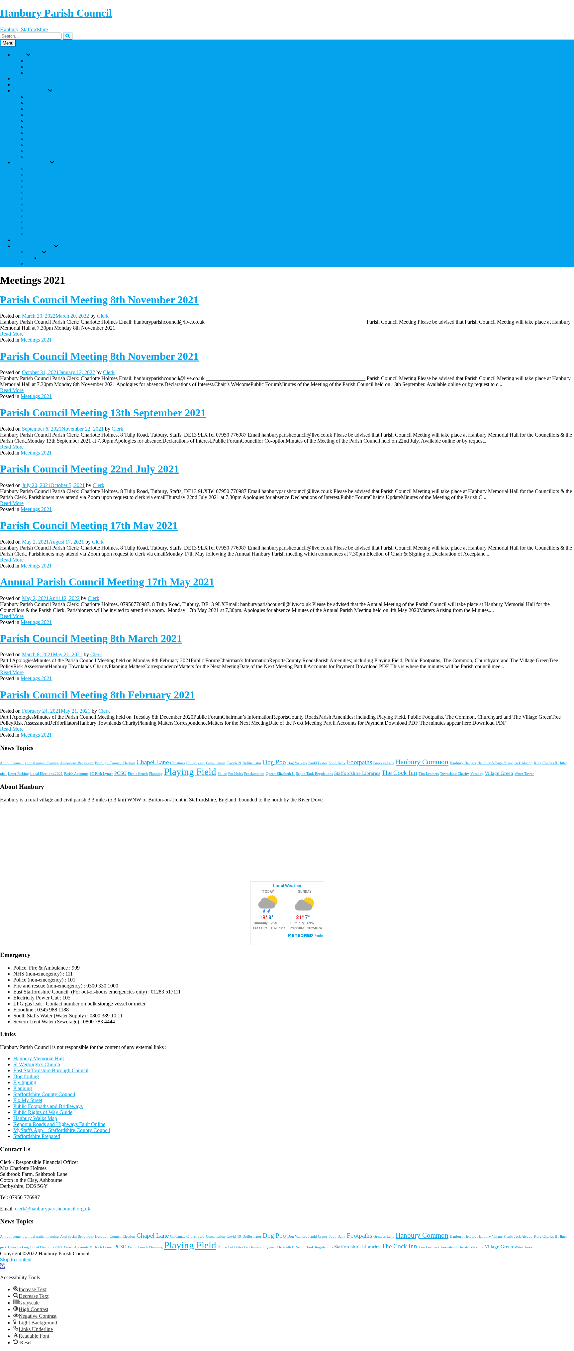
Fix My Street (27, 1100)
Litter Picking (18, 774)
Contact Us (38, 60)
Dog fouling (26, 1076)
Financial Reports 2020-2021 (57, 198)
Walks (33, 264)
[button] (2, 1266)
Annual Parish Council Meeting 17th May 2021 (107, 582)
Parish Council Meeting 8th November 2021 (99, 300)
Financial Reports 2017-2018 (57, 216)
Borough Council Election (115, 763)
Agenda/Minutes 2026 (50, 96)
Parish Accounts (76, 774)
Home (19, 54)
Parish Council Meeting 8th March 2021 (91, 638)
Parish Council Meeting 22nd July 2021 (89, 469)
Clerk (103, 316)
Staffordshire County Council (44, 1094)
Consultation (215, 763)
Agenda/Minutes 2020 (50, 132)
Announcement (12, 763)
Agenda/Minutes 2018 (50, 144)
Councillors (25, 78)
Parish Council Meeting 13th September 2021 (103, 413)
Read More (12, 334)
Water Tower (524, 774)
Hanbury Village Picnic (495, 763)
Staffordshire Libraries (357, 773)
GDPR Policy (41, 72)
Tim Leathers (429, 774)
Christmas (177, 763)
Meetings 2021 (36, 340)
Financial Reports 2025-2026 (57, 168)
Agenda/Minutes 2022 (50, 120)
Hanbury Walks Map (35, 1118)
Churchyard (195, 763)
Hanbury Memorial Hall (38, 1058)
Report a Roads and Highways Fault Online (59, 1124)
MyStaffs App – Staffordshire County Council (61, 1130)
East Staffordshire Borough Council (50, 1070)
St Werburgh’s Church (63, 258)
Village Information (33, 246)
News (19, 240)
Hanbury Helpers (463, 763)
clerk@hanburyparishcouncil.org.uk (52, 1208)
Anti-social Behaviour (77, 763)
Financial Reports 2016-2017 (57, 222)
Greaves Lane (383, 763)
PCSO (120, 773)
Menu (8, 43)
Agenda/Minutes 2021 (50, 126)
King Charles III (546, 763)
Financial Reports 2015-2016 (57, 228)
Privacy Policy (42, 66)
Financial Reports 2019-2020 (57, 204)
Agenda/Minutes (30, 90)
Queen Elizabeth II (280, 774)
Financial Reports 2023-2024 (57, 180)
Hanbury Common (422, 762)
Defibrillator (251, 763)
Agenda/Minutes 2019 (50, 138)
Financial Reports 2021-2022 (57, 192)
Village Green (499, 773)
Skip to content (16, 1259)
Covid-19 (234, 763)
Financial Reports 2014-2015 (57, 234)
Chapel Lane (153, 762)
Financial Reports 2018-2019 (57, 210)
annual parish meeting (42, 763)
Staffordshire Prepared (36, 1136)
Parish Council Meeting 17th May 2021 (89, 525)
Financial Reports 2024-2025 (57, 174)
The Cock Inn (399, 772)
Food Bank (337, 763)
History (34, 252)
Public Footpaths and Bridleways (48, 1106)
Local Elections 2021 (46, 774)
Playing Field (190, 771)
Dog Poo (274, 762)
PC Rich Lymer (101, 774)
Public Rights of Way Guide (42, 1112)
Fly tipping (24, 1082)
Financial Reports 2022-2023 (57, 186)
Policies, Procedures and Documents (51, 84)
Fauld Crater (317, 763)
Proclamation (254, 774)
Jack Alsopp (523, 763)
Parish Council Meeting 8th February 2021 (97, 695)
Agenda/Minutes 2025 (50, 102)
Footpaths (359, 762)
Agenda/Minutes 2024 (50, 108)
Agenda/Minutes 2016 (50, 156)
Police (222, 774)
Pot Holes (235, 774)
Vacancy (476, 774)
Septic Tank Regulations (314, 774)
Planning (156, 774)
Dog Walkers (297, 763)
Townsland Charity (454, 774)
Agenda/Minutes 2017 (50, 150)
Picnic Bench (138, 774)
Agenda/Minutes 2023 (50, 114)
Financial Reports (31, 162)
